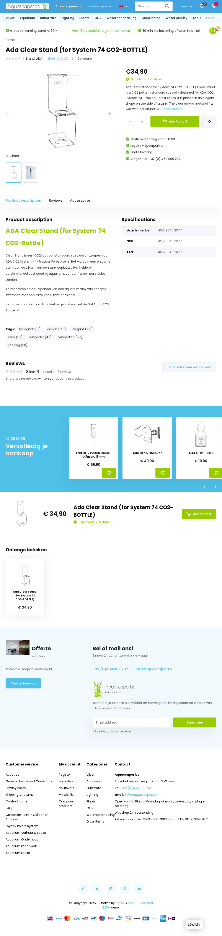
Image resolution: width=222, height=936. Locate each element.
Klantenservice (100, 6)
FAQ (9, 808)
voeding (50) (18, 345)
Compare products (66, 803)
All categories (67, 6)
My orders (66, 781)
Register (65, 774)
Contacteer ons (23, 683)
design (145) (56, 329)
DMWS (120, 903)
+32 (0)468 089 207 (110, 669)
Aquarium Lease (18, 853)
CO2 (98, 18)
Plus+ (132, 903)
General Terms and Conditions (29, 781)
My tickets (66, 788)
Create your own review (192, 367)
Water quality (176, 18)
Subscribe (195, 722)
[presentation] (7, 113)
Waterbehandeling (121, 18)
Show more (171, 109)
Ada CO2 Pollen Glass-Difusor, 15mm (93, 455)
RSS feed (146, 903)
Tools (196, 18)
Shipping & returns (19, 794)
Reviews (55, 200)
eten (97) (15, 337)
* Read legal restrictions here (112, 731)
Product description (23, 200)
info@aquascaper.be (154, 669)
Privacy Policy (16, 788)
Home (10, 40)
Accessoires (80, 200)
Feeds (211, 18)
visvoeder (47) (40, 337)
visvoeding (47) (70, 337)
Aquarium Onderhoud (22, 839)
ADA (39, 58)
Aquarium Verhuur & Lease (26, 833)
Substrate (48, 18)
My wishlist (67, 794)
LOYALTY (194, 924)
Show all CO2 (57, 58)
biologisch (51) (30, 329)
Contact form (16, 801)
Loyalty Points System (22, 826)
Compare (84, 58)
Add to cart (178, 121)
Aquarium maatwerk (21, 846)
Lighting (67, 18)
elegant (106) (82, 329)
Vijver (10, 18)
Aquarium (27, 18)
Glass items (151, 18)
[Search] (167, 6)
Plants (84, 18)
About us (12, 774)
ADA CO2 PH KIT (201, 453)
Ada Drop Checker (147, 453)
